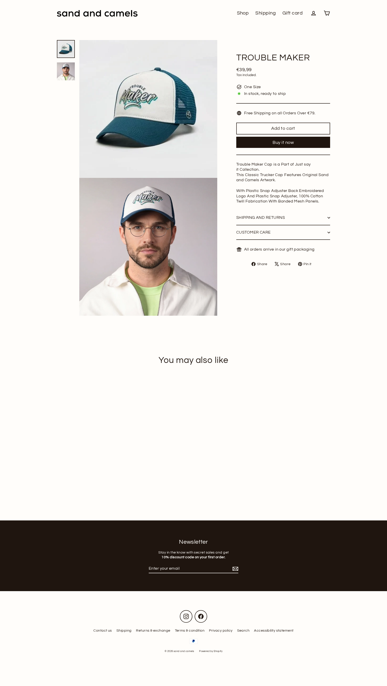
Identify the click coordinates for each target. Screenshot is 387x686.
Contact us (102, 630)
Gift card (292, 13)
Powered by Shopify (210, 651)
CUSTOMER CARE (253, 232)
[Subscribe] (234, 568)
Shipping (265, 13)
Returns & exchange (153, 630)
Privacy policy (220, 630)
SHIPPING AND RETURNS (260, 217)
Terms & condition (190, 630)
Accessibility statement (273, 630)
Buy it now (283, 142)
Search (243, 630)
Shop (243, 13)
